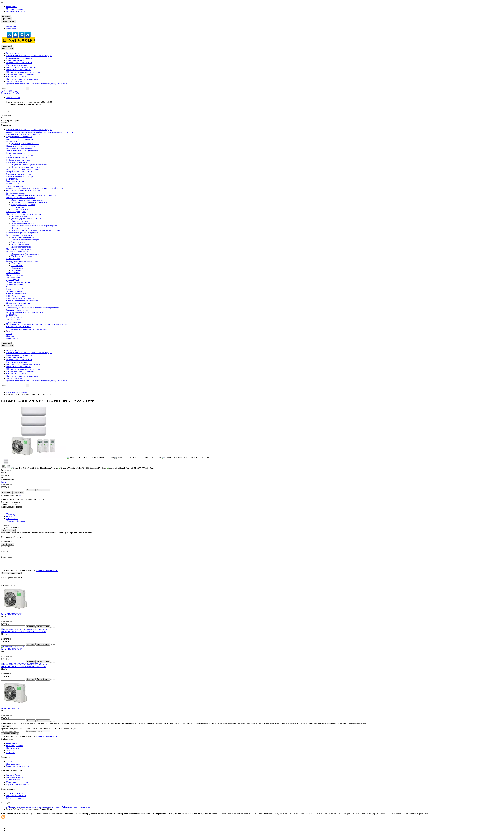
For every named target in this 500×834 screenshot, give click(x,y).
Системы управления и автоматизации (23, 214)
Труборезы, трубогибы (21, 256)
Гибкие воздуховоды (15, 193)
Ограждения (17, 268)
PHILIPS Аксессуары (15, 296)
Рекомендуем (12, 338)
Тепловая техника (14, 81)
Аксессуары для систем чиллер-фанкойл (29, 329)
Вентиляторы (12, 179)
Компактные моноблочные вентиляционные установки (31, 195)
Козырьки (15, 263)
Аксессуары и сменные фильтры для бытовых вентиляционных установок (39, 132)
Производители (13, 764)
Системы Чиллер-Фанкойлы (18, 326)
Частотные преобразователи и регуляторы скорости (34, 226)
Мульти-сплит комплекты (17, 784)
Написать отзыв (8, 530)
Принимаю (6, 726)
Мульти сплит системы (16, 65)
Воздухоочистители (15, 181)
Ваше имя (5, 547)
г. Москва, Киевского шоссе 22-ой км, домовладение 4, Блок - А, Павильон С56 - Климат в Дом (48, 807)
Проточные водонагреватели (19, 148)
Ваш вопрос (6, 557)
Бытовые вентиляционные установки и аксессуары (29, 55)
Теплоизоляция (13, 277)
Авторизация (12, 26)
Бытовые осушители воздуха (19, 174)
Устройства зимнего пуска (18, 282)
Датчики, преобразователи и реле (26, 219)
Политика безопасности (17, 11)
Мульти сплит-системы (16, 162)
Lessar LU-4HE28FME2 (11, 614)
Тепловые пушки (13, 322)
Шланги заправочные (21, 247)
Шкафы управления (20, 228)
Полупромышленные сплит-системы (22, 169)
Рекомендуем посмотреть (17, 766)
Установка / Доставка (15, 521)
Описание (10, 514)
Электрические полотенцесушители (22, 151)
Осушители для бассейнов (18, 303)
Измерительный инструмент (19, 249)
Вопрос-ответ (12, 518)
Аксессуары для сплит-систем (19, 155)
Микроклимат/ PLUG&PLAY (19, 62)
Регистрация (11, 28)
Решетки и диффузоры (16, 212)
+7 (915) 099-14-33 (9, 91)
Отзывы (10, 516)
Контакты (10, 753)
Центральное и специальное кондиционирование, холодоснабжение (36, 84)
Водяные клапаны (19, 216)
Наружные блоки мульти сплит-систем (28, 167)
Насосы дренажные (15, 275)
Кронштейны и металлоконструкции (22, 261)
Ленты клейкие (13, 272)
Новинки (10, 336)
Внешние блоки (13, 775)
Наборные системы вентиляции (20, 197)
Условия (10, 750)
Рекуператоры (17, 207)
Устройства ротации (15, 284)
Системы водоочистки (16, 77)
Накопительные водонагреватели (21, 146)
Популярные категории (11, 771)
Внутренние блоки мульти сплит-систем (29, 165)
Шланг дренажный (14, 289)
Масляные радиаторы (15, 317)
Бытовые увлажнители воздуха (20, 176)
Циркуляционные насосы (22, 223)
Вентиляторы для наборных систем (27, 200)
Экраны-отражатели (15, 291)
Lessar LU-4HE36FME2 (11, 649)
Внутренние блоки (14, 777)
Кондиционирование (15, 60)
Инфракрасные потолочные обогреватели (24, 312)
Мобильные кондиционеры (18, 160)
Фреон (9, 287)
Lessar (3, 482)
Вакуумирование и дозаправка (20, 235)
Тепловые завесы (13, 319)
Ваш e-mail (6, 552)
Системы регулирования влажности (22, 79)
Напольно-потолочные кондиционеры (23, 67)
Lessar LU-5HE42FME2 (11, 708)
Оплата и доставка (14, 9)
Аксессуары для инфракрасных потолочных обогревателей (32, 308)
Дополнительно (8, 757)
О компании (11, 6)
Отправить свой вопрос (11, 573)
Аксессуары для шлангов (22, 237)
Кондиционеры (13, 780)
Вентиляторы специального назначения (29, 202)
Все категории (12, 53)
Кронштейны (17, 265)
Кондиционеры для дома (17, 782)
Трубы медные (12, 280)
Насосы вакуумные (20, 244)
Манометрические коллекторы (25, 240)
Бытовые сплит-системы (17, 158)
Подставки (16, 270)
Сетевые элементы (19, 209)
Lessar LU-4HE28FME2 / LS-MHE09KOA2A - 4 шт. (23, 632)
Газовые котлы (12, 141)
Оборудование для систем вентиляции (23, 72)
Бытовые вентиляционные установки (23, 134)
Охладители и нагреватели (23, 204)
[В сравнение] (54, 627)
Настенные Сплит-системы (18, 70)
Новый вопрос (7, 544)
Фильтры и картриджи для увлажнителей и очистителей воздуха (35, 188)
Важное (9, 331)
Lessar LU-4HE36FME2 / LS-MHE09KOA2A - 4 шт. (23, 666)
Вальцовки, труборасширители (25, 254)
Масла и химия (18, 242)
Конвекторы (11, 315)
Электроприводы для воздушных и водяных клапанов (35, 230)
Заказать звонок (13, 98)
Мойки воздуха (13, 183)
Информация (7, 739)
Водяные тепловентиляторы (18, 310)
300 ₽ (20, 496)
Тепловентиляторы (14, 186)
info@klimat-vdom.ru (15, 798)
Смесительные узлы (20, 221)
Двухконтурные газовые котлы (25, 144)
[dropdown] (2, 2)
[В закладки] (51, 627)
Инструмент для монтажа (17, 251)
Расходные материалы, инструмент (22, 74)
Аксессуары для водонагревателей (21, 139)
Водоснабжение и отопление (19, 58)
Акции (9, 333)
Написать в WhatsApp (10, 93)
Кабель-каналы (13, 258)
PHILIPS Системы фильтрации (20, 298)
